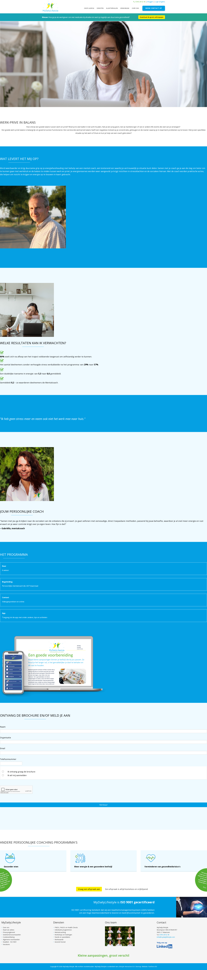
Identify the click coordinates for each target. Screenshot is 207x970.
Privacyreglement (9, 932)
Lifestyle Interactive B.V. (126, 966)
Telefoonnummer (8, 759)
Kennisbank (124, 8)
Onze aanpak (89, 8)
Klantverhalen (112, 8)
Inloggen (150, 2)
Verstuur (103, 804)
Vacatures (6, 944)
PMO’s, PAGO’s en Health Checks (66, 927)
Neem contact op (153, 8)
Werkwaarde (59, 940)
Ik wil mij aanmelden (17, 775)
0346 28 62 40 (140, 2)
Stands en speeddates (62, 937)
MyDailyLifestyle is (123, 902)
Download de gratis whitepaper (152, 17)
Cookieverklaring (8, 937)
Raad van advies (8, 930)
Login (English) (160, 2)
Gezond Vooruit (60, 942)
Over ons (135, 8)
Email (2, 748)
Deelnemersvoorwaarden (12, 935)
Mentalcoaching (60, 932)
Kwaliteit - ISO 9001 (10, 942)
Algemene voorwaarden (11, 940)
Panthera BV (152, 966)
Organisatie (5, 737)
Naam (2, 726)
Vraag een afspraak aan (89, 889)
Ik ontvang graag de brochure (21, 771)
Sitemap (138, 966)
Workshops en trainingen (63, 935)
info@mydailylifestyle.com (166, 937)
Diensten (100, 8)
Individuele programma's (63, 930)
